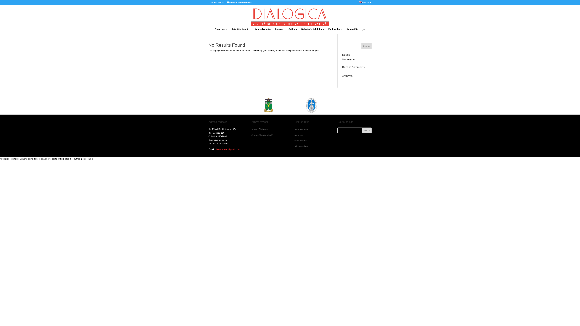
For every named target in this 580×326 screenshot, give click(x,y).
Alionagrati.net (301, 146)
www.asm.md (301, 140)
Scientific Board (240, 29)
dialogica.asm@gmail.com (227, 149)
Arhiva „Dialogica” (259, 129)
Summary (280, 29)
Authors (292, 29)
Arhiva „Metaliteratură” (262, 135)
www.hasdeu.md (302, 129)
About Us (220, 29)
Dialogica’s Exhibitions (312, 29)
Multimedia (334, 29)
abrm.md (299, 135)
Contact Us (352, 29)
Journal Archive (263, 29)
